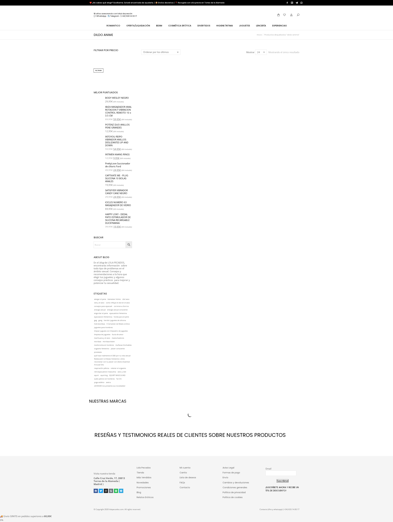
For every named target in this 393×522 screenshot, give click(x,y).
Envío (225, 477)
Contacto (185, 487)
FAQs (182, 482)
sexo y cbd (122, 372)
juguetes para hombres (103, 327)
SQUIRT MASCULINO (117, 375)
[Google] (111, 491)
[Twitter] (101, 491)
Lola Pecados (144, 467)
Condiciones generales (235, 487)
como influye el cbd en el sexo (118, 303)
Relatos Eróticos (145, 497)
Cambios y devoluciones (236, 482)
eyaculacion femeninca (103, 317)
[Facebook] (96, 491)
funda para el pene (121, 317)
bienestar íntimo (114, 299)
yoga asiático (99, 382)
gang (100, 320)
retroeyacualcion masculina (105, 372)
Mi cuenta (185, 467)
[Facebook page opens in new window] (287, 3)
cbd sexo (125, 299)
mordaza (97, 341)
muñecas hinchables (123, 345)
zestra (108, 382)
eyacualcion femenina (118, 313)
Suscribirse (282, 480)
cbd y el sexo (99, 303)
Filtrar (98, 70)
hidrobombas (99, 324)
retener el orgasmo (118, 368)
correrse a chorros (121, 306)
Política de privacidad (234, 492)
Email (268, 468)
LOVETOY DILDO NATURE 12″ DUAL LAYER (159, 101)
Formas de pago (231, 472)
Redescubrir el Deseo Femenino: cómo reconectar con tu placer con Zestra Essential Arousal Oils (112, 362)
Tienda (140, 472)
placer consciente (118, 349)
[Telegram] (121, 491)
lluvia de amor (117, 334)
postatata (98, 352)
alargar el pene (100, 299)
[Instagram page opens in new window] (292, 3)
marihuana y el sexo (102, 338)
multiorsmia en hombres (104, 345)
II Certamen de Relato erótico (118, 324)
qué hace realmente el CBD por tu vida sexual (112, 356)
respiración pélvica (101, 368)
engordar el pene (101, 313)
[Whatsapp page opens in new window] (302, 3)
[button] (145, 92)
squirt (96, 375)
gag (95, 320)
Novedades (143, 482)
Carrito (183, 472)
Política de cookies (233, 497)
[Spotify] (116, 491)
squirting (104, 375)
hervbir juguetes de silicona (115, 320)
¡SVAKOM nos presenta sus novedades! (109, 386)
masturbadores (118, 338)
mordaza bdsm (109, 341)
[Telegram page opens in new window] (297, 3)
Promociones (144, 487)
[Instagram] (106, 491)
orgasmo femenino (101, 349)
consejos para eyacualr (103, 306)
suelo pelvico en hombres (104, 379)
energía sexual (100, 310)
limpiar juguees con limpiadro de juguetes (111, 331)
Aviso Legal (228, 467)
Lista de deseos (188, 477)
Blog (139, 492)
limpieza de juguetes (102, 334)
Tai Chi (119, 379)
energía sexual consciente (117, 310)
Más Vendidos (144, 477)
